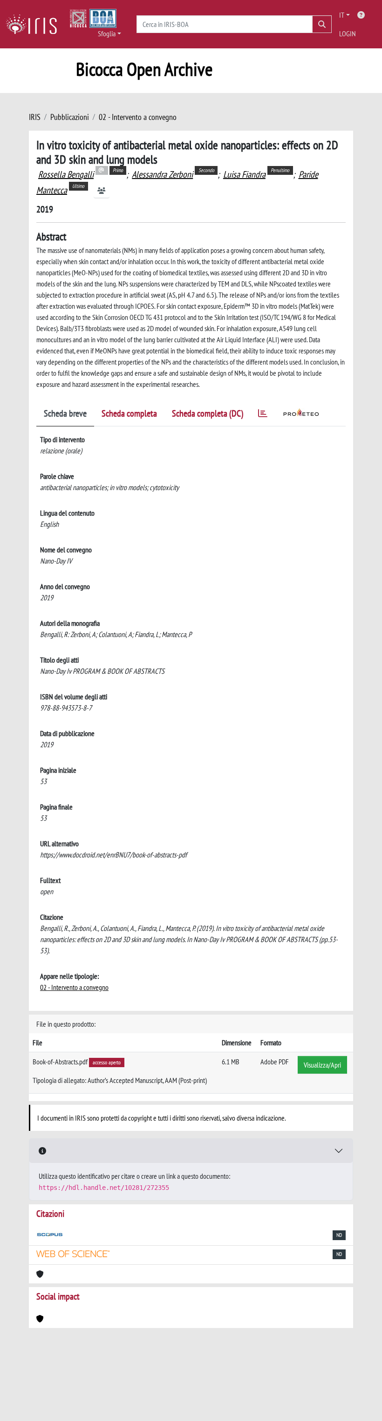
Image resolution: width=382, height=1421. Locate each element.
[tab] (263, 415)
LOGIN (347, 33)
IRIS (35, 117)
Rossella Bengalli (66, 174)
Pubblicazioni (69, 117)
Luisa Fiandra (244, 174)
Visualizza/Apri (322, 1064)
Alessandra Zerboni (162, 174)
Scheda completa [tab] (129, 413)
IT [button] (341, 15)
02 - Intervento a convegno (138, 117)
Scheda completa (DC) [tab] (207, 413)
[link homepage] (35, 24)
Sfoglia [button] (107, 33)
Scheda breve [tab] (65, 413)
